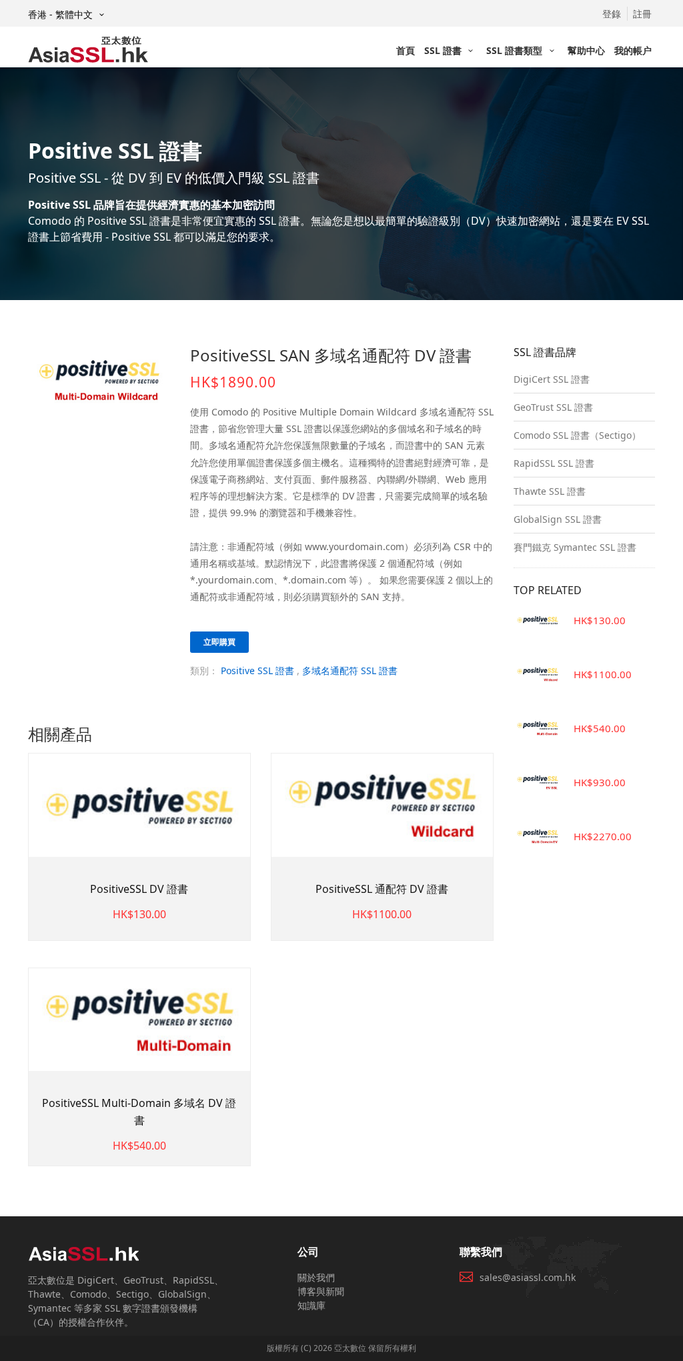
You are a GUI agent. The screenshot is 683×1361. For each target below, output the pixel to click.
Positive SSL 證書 (257, 670)
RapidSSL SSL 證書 (554, 463)
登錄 (611, 13)
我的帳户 (633, 50)
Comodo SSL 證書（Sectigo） (577, 435)
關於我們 (316, 1277)
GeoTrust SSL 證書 (553, 407)
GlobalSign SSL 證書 (558, 519)
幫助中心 (586, 50)
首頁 (405, 50)
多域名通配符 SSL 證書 (350, 670)
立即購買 (219, 641)
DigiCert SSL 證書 (552, 379)
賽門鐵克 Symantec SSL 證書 (575, 547)
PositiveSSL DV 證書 (139, 889)
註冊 (642, 13)
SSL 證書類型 (515, 50)
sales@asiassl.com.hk (528, 1277)
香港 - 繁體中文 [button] (61, 14)
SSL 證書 (444, 50)
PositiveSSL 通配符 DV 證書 (381, 889)
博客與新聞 (320, 1291)
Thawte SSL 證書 (550, 491)
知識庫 (311, 1305)
